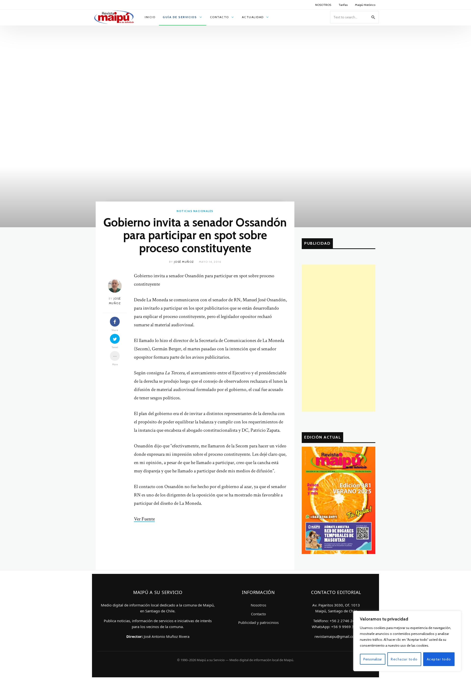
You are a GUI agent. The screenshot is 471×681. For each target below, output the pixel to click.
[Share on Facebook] (115, 322)
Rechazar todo (404, 659)
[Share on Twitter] (115, 339)
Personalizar (372, 659)
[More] (115, 356)
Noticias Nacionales (195, 211)
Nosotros (258, 605)
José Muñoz (184, 262)
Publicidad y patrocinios (258, 622)
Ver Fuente (144, 519)
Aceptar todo (439, 659)
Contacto (258, 613)
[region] (407, 641)
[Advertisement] (338, 338)
